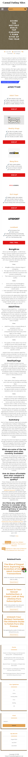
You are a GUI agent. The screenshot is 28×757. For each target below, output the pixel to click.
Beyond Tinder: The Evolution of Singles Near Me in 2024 (14, 664)
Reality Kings (14, 128)
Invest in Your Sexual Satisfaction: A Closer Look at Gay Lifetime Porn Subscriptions (14, 595)
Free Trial (14, 242)
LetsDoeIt (14, 227)
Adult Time (14, 95)
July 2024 (14, 742)
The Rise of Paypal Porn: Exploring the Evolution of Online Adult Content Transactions (14, 569)
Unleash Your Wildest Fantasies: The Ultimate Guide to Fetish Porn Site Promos (14, 622)
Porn (17, 536)
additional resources (9, 490)
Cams (14, 693)
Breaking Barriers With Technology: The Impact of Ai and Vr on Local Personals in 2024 (14, 659)
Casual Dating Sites (14, 2)
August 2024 (14, 739)
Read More (14, 582)
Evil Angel (14, 194)
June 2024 (14, 745)
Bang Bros (14, 161)
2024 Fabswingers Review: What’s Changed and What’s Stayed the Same (14, 674)
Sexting (14, 703)
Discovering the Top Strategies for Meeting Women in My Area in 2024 (14, 669)
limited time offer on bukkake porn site (12, 521)
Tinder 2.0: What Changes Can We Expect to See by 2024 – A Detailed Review (14, 653)
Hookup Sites (14, 696)
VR (14, 706)
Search (25, 9)
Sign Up (14, 109)
